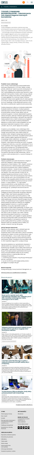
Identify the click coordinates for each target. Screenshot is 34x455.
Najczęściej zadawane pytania (8, 434)
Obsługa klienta (6, 432)
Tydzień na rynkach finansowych (9, 341)
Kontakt (3, 418)
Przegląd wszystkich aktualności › (24, 404)
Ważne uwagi (4, 443)
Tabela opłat (4, 441)
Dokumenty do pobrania (7, 437)
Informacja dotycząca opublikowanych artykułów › (14, 272)
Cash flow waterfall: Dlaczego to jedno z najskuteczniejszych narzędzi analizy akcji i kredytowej (15, 362)
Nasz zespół (4, 416)
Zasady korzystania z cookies (8, 451)
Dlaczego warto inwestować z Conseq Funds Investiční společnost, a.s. (8, 422)
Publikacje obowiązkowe (7, 425)
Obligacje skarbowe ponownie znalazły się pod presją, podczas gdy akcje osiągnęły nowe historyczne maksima (16, 329)
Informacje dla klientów (6, 449)
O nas (3, 411)
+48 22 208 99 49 (21, 422)
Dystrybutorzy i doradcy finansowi (7, 428)
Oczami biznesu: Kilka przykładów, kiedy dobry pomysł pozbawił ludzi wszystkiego (16, 392)
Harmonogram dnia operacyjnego (6, 446)
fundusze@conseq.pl (23, 424)
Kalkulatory (4, 439)
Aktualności (22, 411)
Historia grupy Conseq (6, 414)
